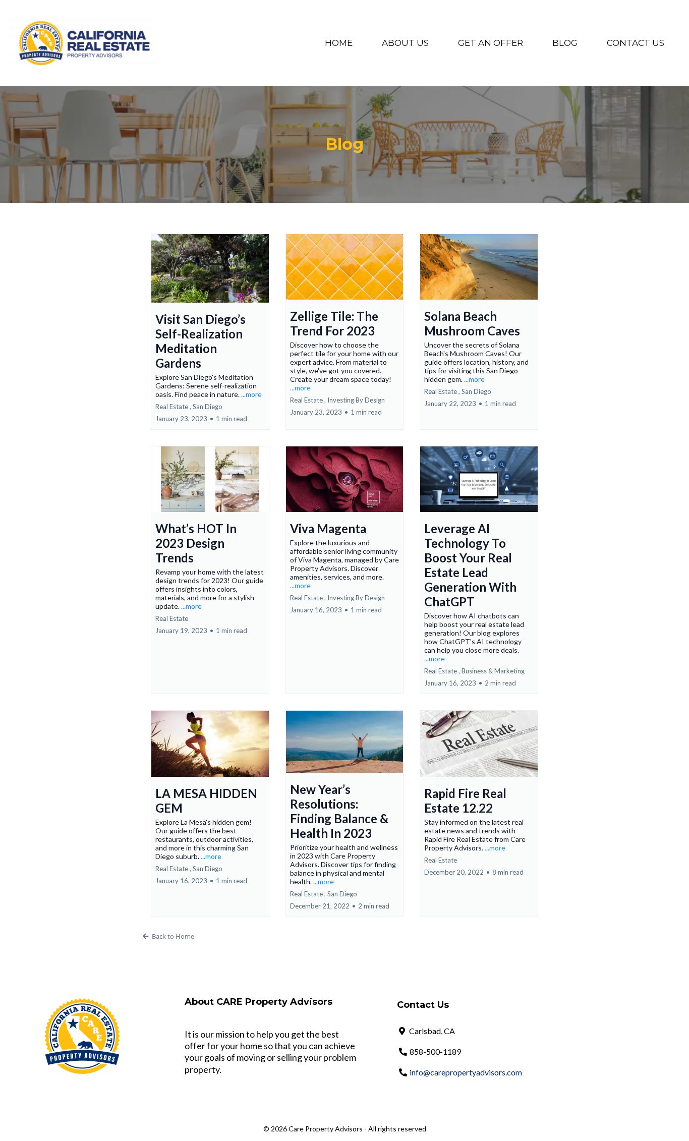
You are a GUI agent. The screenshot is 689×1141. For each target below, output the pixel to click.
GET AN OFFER (490, 43)
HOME (339, 43)
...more (251, 394)
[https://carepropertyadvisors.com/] (84, 42)
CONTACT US (635, 43)
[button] (210, 331)
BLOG (565, 43)
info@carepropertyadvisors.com (466, 1072)
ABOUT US (405, 43)
